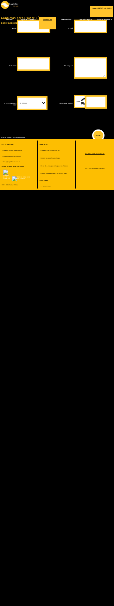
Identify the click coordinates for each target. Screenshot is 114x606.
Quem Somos (28, 19)
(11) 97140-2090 (104, 8)
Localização (85, 19)
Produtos (47, 19)
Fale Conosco (104, 19)
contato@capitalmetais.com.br (12, 156)
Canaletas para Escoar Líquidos (50, 150)
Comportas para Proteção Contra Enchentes (54, 173)
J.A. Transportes (46, 187)
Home (9, 19)
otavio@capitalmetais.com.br (11, 162)
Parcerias (66, 19)
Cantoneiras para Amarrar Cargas (50, 158)
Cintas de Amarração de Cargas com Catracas (54, 166)
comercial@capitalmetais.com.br (12, 150)
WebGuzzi (101, 168)
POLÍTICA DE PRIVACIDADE (94, 153)
